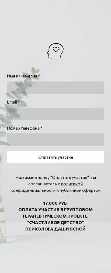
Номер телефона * (24, 128)
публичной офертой (80, 190)
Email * (13, 102)
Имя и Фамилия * (23, 75)
